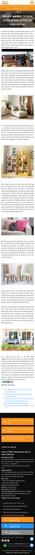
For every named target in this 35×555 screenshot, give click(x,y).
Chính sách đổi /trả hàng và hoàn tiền (13, 515)
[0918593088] (32, 539)
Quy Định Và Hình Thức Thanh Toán (13, 503)
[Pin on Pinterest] (10, 382)
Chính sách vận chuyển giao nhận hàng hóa (15, 512)
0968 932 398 (14, 526)
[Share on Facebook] (4, 382)
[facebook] (32, 545)
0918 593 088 (14, 520)
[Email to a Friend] (8, 382)
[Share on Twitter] (6, 382)
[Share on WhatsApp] (2, 382)
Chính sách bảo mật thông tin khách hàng (15, 506)
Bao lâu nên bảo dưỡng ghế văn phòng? (17, 403)
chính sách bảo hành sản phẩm (12, 509)
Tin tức (20, 13)
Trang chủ (14, 13)
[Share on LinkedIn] (12, 382)
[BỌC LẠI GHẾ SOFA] (5, 2)
